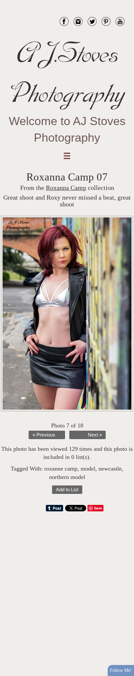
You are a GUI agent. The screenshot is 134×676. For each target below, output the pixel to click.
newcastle (110, 468)
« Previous (44, 434)
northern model (67, 477)
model (88, 468)
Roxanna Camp (66, 187)
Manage (125, 3)
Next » (95, 434)
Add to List (67, 489)
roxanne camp (60, 468)
